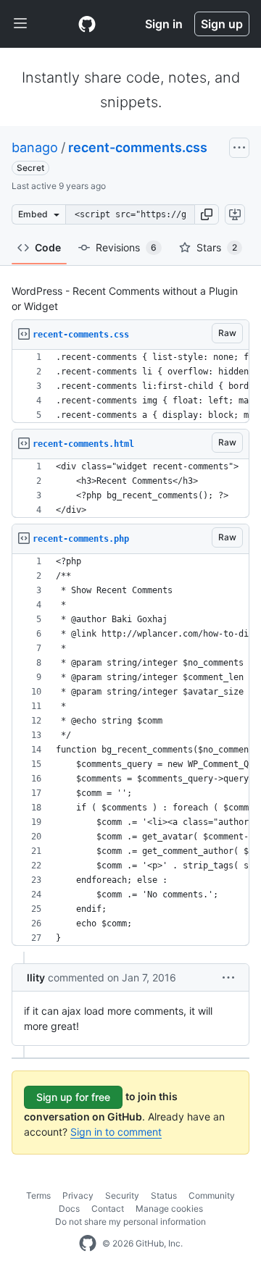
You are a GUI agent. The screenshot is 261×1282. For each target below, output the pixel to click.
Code (48, 247)
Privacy (78, 1195)
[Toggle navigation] (20, 23)
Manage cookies (169, 1208)
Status (164, 1195)
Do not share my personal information (130, 1221)
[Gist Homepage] (87, 24)
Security (122, 1195)
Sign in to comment (116, 1132)
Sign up (222, 24)
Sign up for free (73, 1097)
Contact (107, 1208)
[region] (130, 386)
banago (35, 147)
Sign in (164, 24)
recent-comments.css (137, 147)
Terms (38, 1195)
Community (211, 1195)
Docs (69, 1208)
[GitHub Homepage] (87, 1243)
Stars (216, 247)
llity (36, 977)
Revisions (126, 247)
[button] (206, 214)
